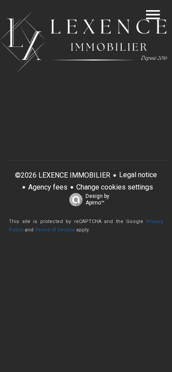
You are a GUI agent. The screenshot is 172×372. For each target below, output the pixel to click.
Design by (97, 199)
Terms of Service (55, 230)
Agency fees (47, 187)
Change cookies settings (114, 187)
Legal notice (138, 175)
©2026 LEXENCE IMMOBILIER (62, 175)
